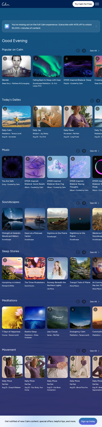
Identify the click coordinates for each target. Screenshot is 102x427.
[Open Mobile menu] (97, 4)
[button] (51, 26)
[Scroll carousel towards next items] (84, 51)
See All (93, 50)
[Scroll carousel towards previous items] (78, 51)
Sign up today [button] (88, 421)
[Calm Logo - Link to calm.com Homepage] (6, 4)
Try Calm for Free (83, 4)
